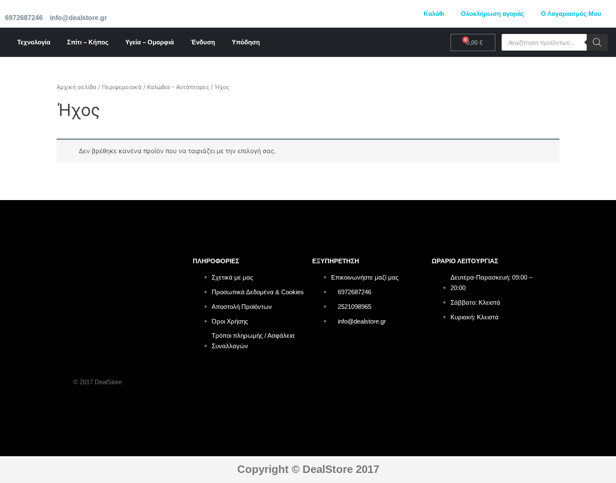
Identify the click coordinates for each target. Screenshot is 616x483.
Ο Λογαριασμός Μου (571, 13)
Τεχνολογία (33, 42)
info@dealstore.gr (78, 17)
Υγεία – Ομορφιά (149, 42)
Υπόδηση (246, 42)
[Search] (597, 42)
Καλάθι (434, 13)
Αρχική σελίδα (76, 87)
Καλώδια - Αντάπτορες (178, 87)
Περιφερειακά (122, 87)
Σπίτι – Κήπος (88, 42)
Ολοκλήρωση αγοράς (492, 13)
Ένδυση (203, 42)
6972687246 (24, 17)
